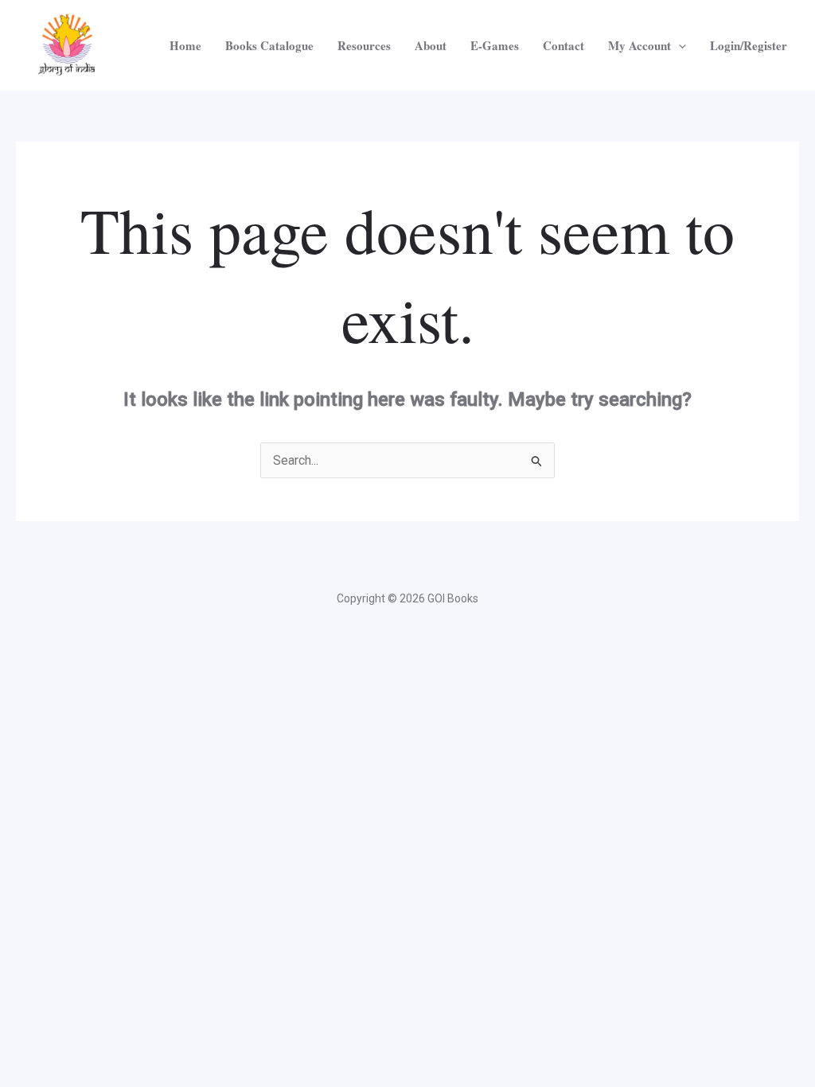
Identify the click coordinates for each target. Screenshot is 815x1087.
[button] (678, 45)
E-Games (494, 45)
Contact (563, 45)
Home (185, 45)
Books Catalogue (269, 45)
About (430, 45)
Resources (364, 45)
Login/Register (748, 45)
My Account (639, 45)
